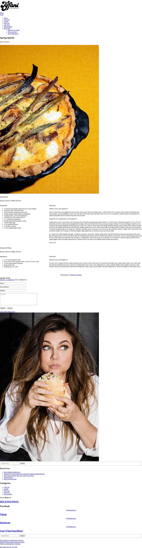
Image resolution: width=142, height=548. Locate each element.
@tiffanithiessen (71, 510)
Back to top (11, 311)
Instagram (5, 522)
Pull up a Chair (12, 32)
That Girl (6, 20)
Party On (6, 23)
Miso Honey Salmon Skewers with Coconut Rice (19, 475)
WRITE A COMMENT (7, 280)
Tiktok (3, 514)
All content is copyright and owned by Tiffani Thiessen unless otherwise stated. (12, 542)
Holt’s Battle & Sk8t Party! (12, 472)
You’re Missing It (13, 33)
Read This (7, 28)
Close (1, 15)
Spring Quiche (8, 477)
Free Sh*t (7, 25)
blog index (3, 547)
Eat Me (6, 21)
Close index (3, 311)
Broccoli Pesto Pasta (10, 479)
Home (6, 18)
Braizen (18, 544)
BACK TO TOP (12, 547)
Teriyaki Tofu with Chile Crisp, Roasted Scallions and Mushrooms (24, 474)
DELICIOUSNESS (9, 501)
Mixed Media (8, 27)
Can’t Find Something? (11, 531)
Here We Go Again (14, 30)
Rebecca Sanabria (76, 275)
